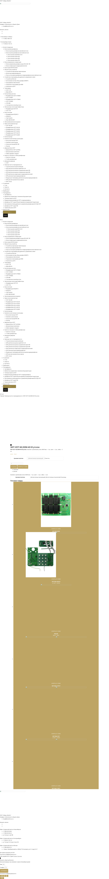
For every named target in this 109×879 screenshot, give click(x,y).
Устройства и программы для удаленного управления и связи (20, 77)
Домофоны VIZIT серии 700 (11, 206)
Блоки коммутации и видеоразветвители (16, 66)
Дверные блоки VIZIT (10, 148)
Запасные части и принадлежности (13, 164)
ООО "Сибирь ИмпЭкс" (5, 1)
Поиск (5, 215)
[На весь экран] (5, 876)
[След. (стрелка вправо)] (3, 878)
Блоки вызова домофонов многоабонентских (17, 52)
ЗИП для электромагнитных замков (15, 179)
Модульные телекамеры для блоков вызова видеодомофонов (21, 178)
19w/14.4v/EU (9, 118)
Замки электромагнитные (11, 123)
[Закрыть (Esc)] (1, 876)
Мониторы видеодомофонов (13, 73)
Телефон (2, 867)
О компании (6, 183)
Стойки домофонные (11, 159)
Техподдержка (6, 192)
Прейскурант (6, 191)
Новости (7, 187)
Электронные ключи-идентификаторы (14, 107)
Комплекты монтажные (12, 142)
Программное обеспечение (13, 82)
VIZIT (7, 163)
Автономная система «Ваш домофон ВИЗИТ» (17, 80)
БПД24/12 (8, 116)
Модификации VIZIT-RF (12, 108)
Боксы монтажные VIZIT (12, 140)
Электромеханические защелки (12, 122)
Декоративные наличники (12, 151)
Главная (2, 396)
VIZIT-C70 (8, 90)
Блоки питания (8, 112)
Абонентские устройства (11, 69)
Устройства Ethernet (11, 79)
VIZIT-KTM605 (9, 101)
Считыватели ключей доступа (13, 105)
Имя (1, 864)
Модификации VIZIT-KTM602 (13, 99)
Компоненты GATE (10, 86)
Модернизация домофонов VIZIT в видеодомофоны (18, 200)
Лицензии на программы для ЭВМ (14, 84)
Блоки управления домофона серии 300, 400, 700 (18, 64)
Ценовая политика (18, 458)
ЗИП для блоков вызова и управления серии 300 (18, 170)
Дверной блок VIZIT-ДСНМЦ (13, 150)
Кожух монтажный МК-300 (12, 144)
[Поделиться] (3, 876)
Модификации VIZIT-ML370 (13, 133)
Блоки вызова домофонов (11, 49)
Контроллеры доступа (10, 94)
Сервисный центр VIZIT (10, 207)
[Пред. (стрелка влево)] (1, 878)
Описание (15, 469)
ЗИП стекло (9, 181)
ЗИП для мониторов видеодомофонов (15, 176)
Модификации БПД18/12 (12, 114)
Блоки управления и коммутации (13, 62)
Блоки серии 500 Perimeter (11, 67)
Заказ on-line (6, 209)
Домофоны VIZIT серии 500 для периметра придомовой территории (22, 202)
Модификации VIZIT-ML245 (13, 127)
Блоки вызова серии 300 (14, 56)
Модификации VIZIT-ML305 (13, 131)
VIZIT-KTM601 (9, 97)
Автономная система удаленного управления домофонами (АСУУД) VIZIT (23, 204)
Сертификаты (8, 194)
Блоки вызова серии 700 (14, 60)
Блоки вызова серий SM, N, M (15, 54)
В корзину (13, 466)
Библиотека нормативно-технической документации (18, 196)
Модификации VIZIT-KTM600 (13, 95)
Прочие (8, 146)
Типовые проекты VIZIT (11, 198)
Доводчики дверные (10, 161)
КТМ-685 (8, 103)
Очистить (47, 458)
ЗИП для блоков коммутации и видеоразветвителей (19, 174)
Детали (15, 471)
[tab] (56, 470)
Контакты (7, 189)
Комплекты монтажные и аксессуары (14, 138)
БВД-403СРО (9, 92)
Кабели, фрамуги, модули (12, 153)
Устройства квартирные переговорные (16, 71)
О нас (6, 185)
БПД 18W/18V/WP (10, 120)
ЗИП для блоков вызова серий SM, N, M (16, 168)
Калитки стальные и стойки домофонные (15, 155)
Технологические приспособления (14, 166)
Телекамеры (8, 88)
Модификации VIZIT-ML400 (13, 135)
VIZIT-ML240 (9, 125)
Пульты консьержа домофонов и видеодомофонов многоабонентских (23, 75)
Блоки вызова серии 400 (14, 58)
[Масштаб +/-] (7, 876)
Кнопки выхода (8, 136)
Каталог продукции (8, 47)
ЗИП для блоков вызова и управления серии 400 (18, 172)
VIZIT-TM (8, 110)
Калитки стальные (10, 157)
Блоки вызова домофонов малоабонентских (17, 51)
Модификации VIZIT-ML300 (13, 129)
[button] (4, 29)
